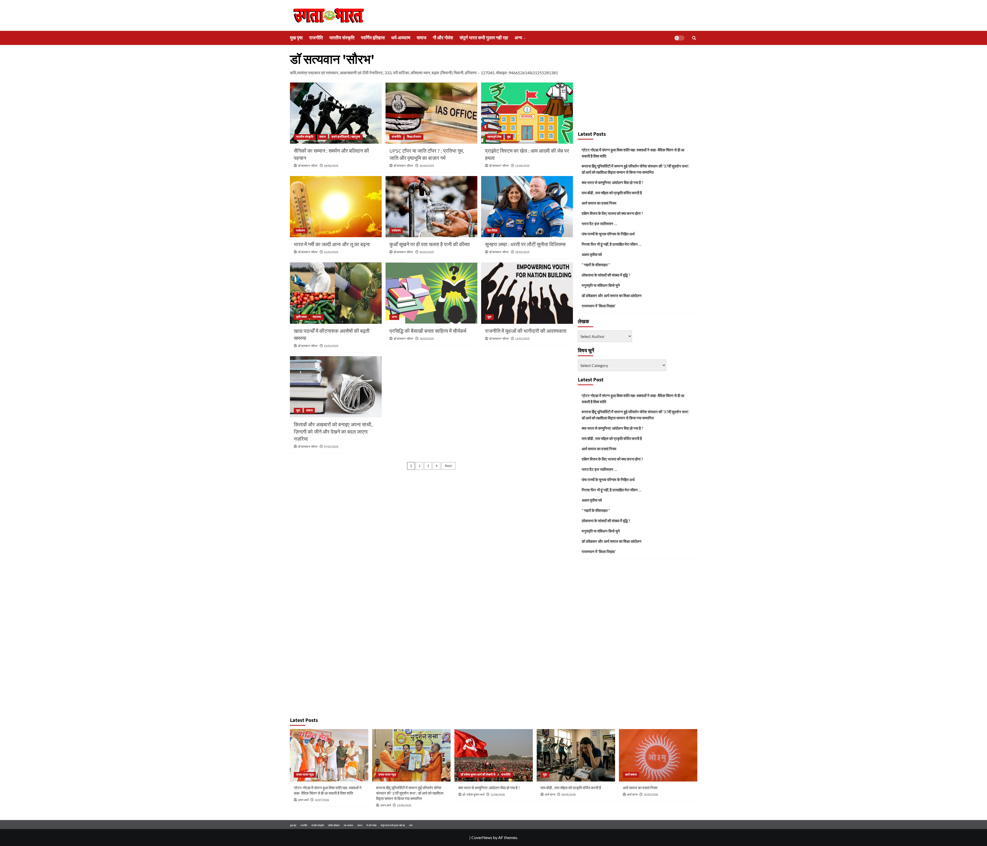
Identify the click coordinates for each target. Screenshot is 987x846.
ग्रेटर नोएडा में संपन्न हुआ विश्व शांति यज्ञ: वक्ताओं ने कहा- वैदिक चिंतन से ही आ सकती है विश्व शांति (633, 153)
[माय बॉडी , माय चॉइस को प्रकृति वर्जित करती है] (576, 755)
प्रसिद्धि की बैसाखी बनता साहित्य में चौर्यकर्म (427, 331)
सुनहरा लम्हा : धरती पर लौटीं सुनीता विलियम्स (525, 244)
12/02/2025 (522, 339)
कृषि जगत (301, 317)
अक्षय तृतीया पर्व (592, 254)
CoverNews (481, 837)
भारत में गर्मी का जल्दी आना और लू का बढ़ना (332, 244)
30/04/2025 (426, 166)
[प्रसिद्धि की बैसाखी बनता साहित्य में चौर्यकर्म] (431, 293)
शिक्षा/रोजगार (414, 137)
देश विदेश (492, 230)
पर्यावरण (300, 230)
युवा (489, 317)
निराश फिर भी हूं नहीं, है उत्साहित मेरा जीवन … (611, 244)
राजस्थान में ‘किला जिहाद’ (599, 306)
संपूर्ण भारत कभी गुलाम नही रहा (484, 38)
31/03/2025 (331, 252)
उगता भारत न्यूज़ (305, 775)
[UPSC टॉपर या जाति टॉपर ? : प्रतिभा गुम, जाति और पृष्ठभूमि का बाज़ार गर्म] (431, 113)
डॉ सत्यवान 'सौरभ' (308, 166)
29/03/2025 (522, 252)
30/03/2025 (426, 252)
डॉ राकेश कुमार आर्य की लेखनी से (478, 775)
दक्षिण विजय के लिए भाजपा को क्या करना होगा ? (612, 213)
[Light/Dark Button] (679, 38)
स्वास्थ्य (317, 317)
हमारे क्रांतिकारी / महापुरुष (346, 137)
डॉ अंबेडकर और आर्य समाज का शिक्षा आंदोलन (612, 295)
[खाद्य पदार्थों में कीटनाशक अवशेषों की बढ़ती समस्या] (336, 293)
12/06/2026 (497, 795)
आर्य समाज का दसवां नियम (599, 203)
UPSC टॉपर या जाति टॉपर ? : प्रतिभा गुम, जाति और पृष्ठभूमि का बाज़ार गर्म (426, 155)
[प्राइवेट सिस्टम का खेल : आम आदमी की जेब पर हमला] (527, 113)
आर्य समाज (631, 775)
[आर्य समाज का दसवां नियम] (658, 755)
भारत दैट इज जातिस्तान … (599, 223)
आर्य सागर (550, 795)
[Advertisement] (637, 89)
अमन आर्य (303, 800)
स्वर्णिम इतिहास (373, 38)
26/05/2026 (568, 795)
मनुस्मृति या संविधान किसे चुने (601, 285)
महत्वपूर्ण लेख (494, 137)
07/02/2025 (331, 447)
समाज (421, 38)
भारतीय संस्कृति (341, 38)
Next (448, 465)
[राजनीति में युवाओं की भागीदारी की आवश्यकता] (527, 293)
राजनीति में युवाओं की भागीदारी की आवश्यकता (525, 331)
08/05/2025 (331, 166)
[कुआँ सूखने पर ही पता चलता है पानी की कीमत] (431, 206)
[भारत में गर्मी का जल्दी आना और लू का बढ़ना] (336, 206)
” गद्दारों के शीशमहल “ (596, 264)
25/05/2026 (651, 795)
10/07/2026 (322, 800)
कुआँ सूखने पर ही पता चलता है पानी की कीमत (429, 244)
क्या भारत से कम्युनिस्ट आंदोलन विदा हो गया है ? (612, 182)
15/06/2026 (404, 805)
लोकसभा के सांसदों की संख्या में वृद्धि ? (606, 275)
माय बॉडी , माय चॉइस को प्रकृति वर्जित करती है (612, 192)
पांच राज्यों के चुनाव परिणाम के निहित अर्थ (608, 234)
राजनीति (316, 38)
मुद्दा (509, 137)
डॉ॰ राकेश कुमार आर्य (473, 795)
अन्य (518, 38)
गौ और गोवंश (443, 38)
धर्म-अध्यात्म (400, 38)
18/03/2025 (426, 339)
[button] (694, 38)
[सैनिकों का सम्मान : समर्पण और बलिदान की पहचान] (336, 113)
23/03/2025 (331, 346)
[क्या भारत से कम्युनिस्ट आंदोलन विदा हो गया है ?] (493, 755)
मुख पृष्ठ (296, 38)
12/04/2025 (522, 166)
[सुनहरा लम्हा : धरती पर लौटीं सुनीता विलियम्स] (527, 206)
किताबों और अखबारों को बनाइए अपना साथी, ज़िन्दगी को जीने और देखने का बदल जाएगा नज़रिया (333, 432)
